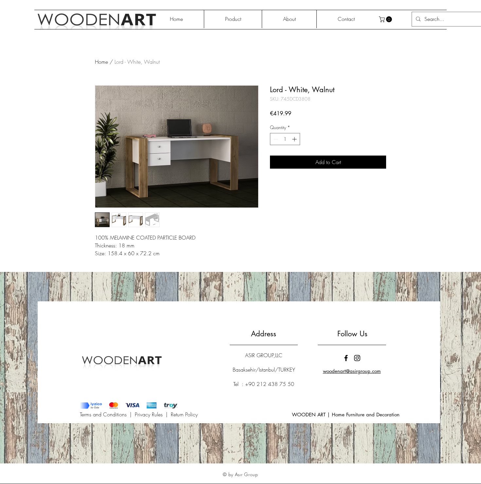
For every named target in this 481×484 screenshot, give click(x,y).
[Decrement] (275, 139)
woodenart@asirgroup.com (352, 371)
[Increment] (295, 139)
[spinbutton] (285, 139)
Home (101, 61)
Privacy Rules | (153, 414)
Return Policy (184, 414)
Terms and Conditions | (107, 414)
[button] (386, 19)
